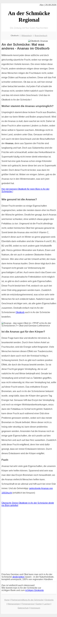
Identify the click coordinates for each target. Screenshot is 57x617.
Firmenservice (28, 604)
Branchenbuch (41, 35)
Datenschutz (23, 608)
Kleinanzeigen (14, 604)
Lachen (47, 604)
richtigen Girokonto (34, 590)
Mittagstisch (26, 35)
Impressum (35, 608)
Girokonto (49, 600)
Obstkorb (20, 312)
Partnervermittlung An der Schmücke (27, 600)
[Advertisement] (28, 540)
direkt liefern (18, 577)
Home (7, 600)
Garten (39, 604)
